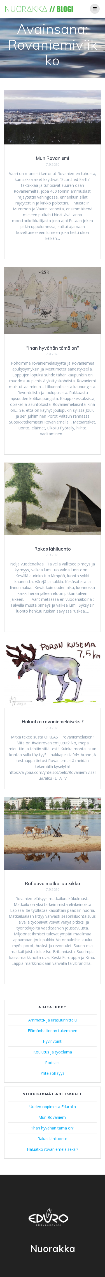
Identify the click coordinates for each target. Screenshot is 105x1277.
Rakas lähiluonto (52, 549)
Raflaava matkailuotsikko (52, 883)
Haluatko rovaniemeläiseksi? (52, 721)
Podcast (52, 1062)
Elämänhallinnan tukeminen (52, 1030)
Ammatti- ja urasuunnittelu (52, 1020)
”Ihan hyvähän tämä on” (52, 348)
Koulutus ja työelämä (52, 1052)
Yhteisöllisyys (52, 1073)
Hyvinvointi (52, 1041)
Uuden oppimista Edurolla (52, 1106)
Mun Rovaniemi (52, 158)
